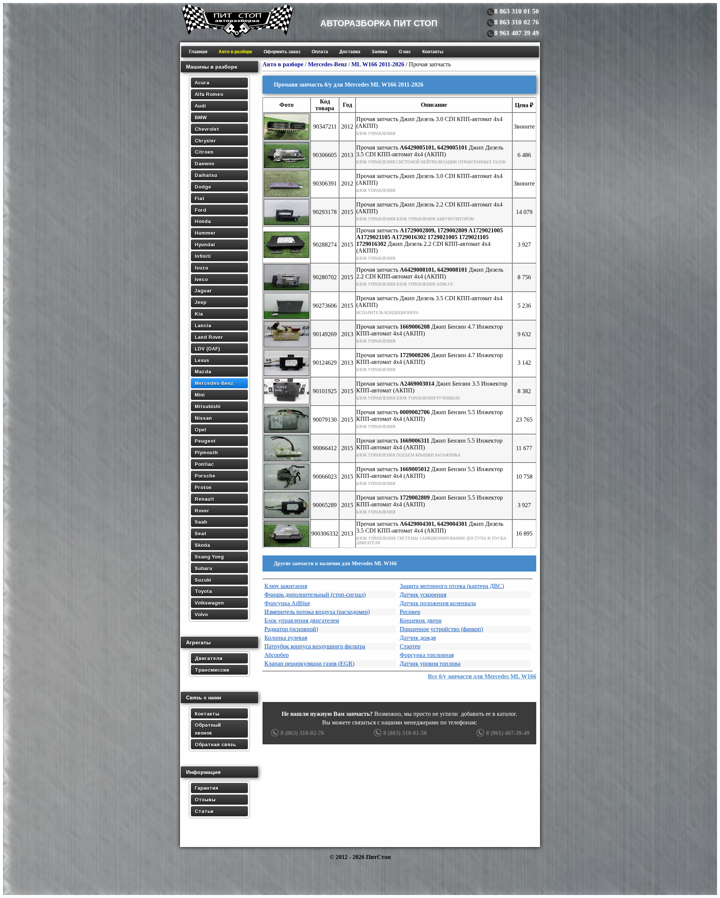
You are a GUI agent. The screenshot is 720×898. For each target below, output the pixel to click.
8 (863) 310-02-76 (302, 733)
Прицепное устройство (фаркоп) (441, 629)
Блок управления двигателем (301, 620)
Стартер (410, 646)
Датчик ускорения (423, 594)
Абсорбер (276, 655)
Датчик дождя (418, 638)
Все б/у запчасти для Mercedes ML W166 (482, 676)
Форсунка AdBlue (287, 603)
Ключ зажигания (285, 586)
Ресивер (410, 612)
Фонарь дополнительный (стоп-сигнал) (315, 594)
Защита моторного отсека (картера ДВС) (452, 586)
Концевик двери (421, 620)
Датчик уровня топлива (430, 663)
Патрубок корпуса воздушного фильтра (314, 646)
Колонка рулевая (285, 638)
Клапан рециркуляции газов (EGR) (309, 663)
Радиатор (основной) (291, 629)
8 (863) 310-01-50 (405, 733)
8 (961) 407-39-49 (508, 733)
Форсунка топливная (427, 655)
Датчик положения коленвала (438, 603)
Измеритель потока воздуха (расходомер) (317, 612)
